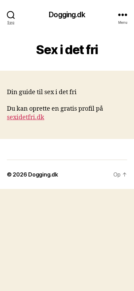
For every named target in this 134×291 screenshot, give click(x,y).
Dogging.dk (67, 14)
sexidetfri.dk (25, 117)
